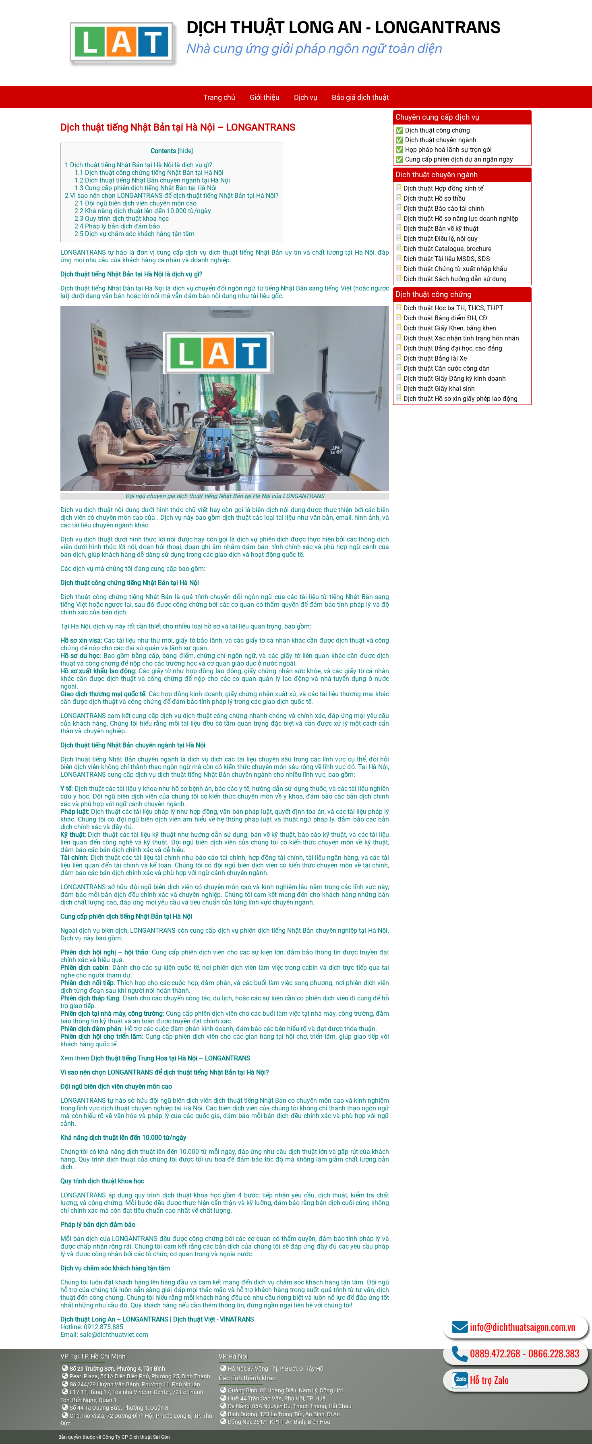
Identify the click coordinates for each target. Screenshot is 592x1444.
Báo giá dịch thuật (360, 97)
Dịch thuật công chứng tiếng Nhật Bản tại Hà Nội (149, 172)
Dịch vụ (305, 97)
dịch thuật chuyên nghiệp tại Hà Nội (152, 1108)
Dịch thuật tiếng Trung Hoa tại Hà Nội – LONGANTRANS (170, 1058)
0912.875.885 (103, 1327)
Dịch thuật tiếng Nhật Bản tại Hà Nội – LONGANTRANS (177, 127)
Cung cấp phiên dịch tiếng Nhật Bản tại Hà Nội (146, 188)
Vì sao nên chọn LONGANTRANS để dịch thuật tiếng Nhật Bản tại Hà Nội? (172, 195)
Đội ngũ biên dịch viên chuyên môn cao (136, 203)
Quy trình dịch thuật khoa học (122, 218)
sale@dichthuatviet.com (114, 1334)
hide (185, 151)
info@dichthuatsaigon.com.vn (522, 1326)
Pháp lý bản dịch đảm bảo (117, 226)
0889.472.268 (495, 1353)
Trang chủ (219, 97)
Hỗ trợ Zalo (489, 1379)
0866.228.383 (553, 1353)
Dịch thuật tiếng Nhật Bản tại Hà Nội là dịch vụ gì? (138, 165)
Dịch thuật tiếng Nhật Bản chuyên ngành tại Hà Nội (152, 180)
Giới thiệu (264, 97)
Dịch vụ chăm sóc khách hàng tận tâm (135, 234)
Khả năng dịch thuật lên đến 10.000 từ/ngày (143, 211)
